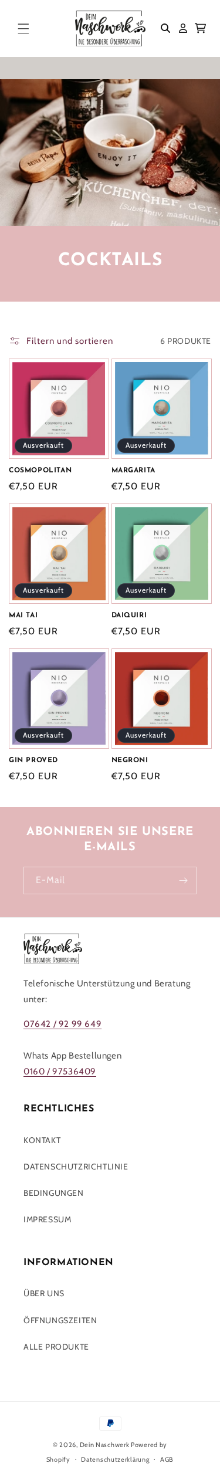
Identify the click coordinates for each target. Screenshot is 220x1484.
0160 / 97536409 (59, 1071)
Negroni (129, 760)
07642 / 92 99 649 (62, 1024)
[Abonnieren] (183, 880)
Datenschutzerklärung (115, 1459)
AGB (167, 1459)
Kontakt (41, 1140)
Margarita (133, 470)
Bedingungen (53, 1193)
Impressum (47, 1219)
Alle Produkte (56, 1346)
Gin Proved (33, 760)
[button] (23, 28)
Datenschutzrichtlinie (75, 1166)
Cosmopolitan (40, 470)
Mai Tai (23, 615)
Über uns (44, 1293)
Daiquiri (129, 615)
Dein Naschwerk (105, 1445)
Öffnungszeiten (60, 1320)
